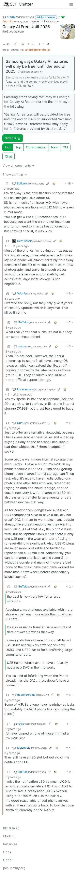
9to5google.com (13, 31)
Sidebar (10, 138)
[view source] (48, 44)
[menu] (71, 4)
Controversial (36, 147)
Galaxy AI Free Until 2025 (26, 26)
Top (18, 147)
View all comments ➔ (18, 165)
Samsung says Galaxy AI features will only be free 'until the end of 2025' (37, 66)
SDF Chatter (21, 4)
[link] (15, 44)
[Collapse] (7, 183)
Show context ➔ (15, 175)
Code (7, 860)
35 (8, 44)
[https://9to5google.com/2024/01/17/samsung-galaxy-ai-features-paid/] (67, 31)
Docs (7, 852)
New (54, 147)
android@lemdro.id (37, 49)
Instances (10, 844)
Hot (7, 147)
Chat (8, 156)
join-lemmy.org (14, 868)
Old (65, 147)
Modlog (9, 836)
